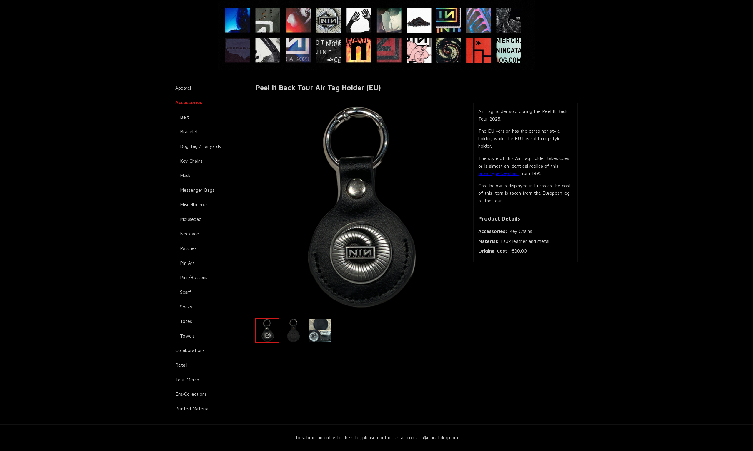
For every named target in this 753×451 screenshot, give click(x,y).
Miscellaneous (194, 204)
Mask (185, 175)
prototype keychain (498, 173)
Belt (184, 117)
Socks (186, 306)
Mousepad (190, 219)
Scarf (185, 292)
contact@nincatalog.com (432, 437)
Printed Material (192, 408)
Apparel (183, 88)
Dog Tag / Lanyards (200, 146)
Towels (187, 335)
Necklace (189, 233)
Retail (181, 365)
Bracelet (189, 131)
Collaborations (190, 350)
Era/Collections (191, 394)
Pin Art (187, 262)
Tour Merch (187, 379)
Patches (188, 248)
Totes (186, 321)
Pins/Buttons (193, 277)
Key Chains (191, 160)
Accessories (188, 102)
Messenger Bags (197, 190)
